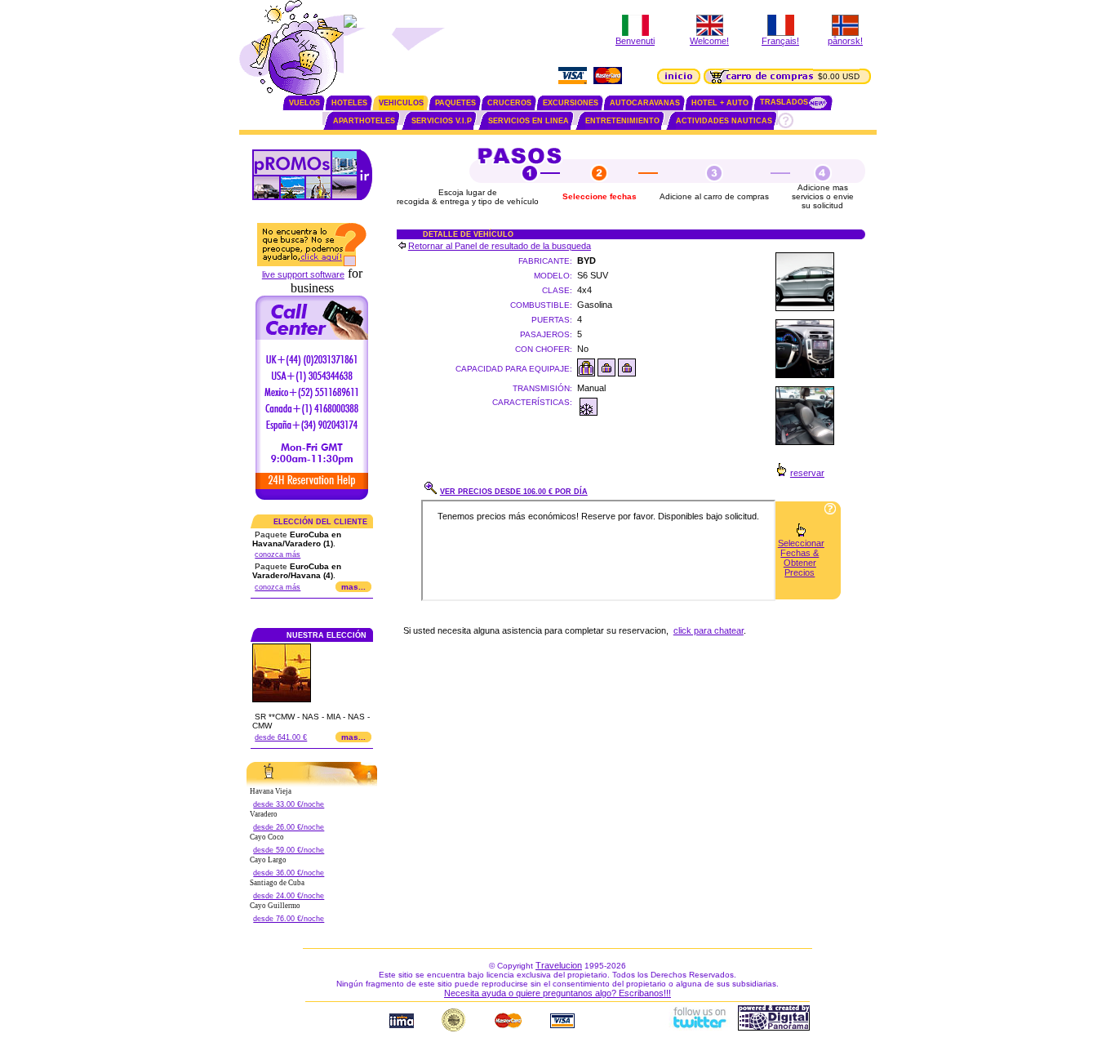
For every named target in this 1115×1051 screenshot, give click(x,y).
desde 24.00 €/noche (288, 896)
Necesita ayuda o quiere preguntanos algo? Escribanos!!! (557, 993)
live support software (303, 274)
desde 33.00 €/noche (288, 804)
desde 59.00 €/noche (288, 850)
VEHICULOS (401, 103)
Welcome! (709, 41)
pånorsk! (845, 41)
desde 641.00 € (281, 737)
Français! (780, 41)
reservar (807, 473)
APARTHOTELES (364, 121)
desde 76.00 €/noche (288, 919)
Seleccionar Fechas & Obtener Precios (801, 557)
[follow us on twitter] (699, 1027)
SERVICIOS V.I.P (441, 121)
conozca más (277, 554)
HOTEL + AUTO (720, 103)
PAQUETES (455, 103)
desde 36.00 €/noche (288, 873)
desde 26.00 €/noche (288, 827)
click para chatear (708, 630)
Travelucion (558, 965)
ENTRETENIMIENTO (622, 121)
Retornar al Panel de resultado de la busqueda (499, 246)
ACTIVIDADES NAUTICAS (724, 121)
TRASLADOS (784, 102)
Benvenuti (635, 41)
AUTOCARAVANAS (645, 103)
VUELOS (304, 103)
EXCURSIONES (570, 103)
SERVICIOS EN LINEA (528, 121)
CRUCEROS (509, 103)
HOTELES (349, 103)
